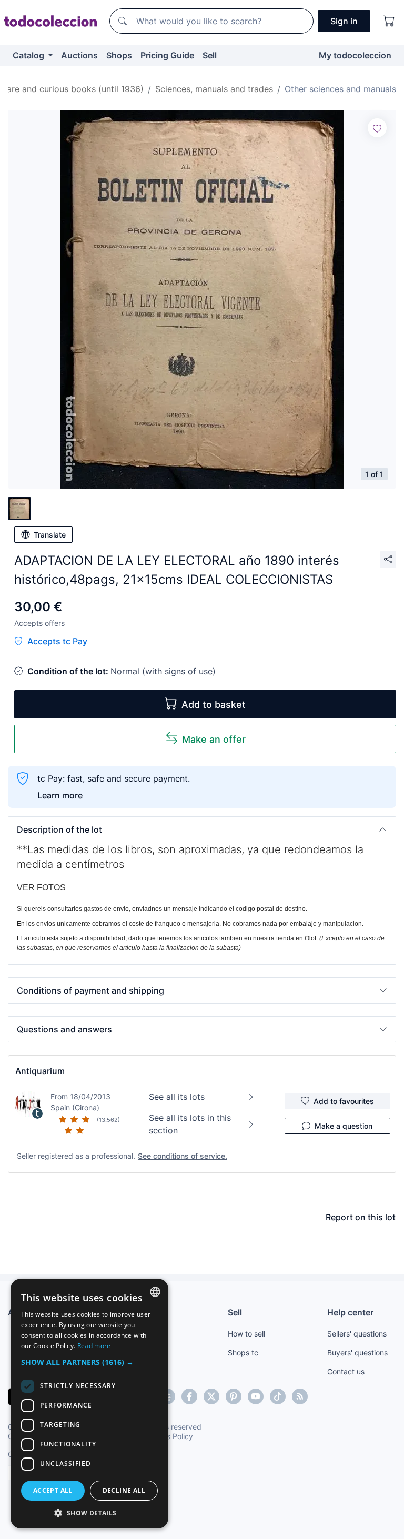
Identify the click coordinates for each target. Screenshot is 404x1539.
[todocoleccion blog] (300, 1396)
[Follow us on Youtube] (256, 1396)
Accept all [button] (53, 1490)
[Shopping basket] (389, 21)
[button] (202, 829)
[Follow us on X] (211, 1396)
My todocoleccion (355, 55)
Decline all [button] (124, 1490)
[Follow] (377, 127)
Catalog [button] (29, 55)
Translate (50, 534)
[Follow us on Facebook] (189, 1396)
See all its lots (177, 1096)
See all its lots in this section (190, 1124)
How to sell (246, 1333)
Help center (350, 1312)
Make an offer (214, 739)
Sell (210, 55)
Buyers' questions (357, 1352)
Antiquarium (40, 1071)
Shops (119, 55)
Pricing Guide (167, 55)
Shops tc (243, 1352)
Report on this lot (361, 1217)
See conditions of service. (182, 1155)
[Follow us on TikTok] (278, 1396)
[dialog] (89, 1403)
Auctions (79, 55)
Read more (94, 1345)
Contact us (346, 1371)
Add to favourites (344, 1101)
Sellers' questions (357, 1333)
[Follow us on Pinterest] (233, 1396)
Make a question (343, 1125)
